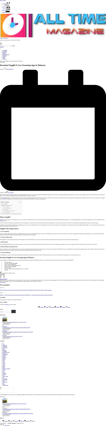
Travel (3, 384)
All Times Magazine (4, 38)
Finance (4, 358)
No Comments (11, 192)
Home (3, 367)
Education (4, 353)
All (4, 62)
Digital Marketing (5, 352)
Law (3, 370)
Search (1, 309)
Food (3, 361)
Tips (3, 383)
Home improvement (6, 368)
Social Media (5, 379)
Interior (3, 369)
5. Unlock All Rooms (6, 212)
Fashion (4, 356)
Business (4, 350)
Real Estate (4, 378)
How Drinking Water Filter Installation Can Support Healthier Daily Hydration (17, 332)
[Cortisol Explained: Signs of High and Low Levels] (4, 335)
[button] (12, 46)
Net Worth (4, 374)
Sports (3, 380)
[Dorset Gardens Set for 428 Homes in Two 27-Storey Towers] (4, 321)
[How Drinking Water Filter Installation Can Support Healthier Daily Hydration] (4, 330)
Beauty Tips (4, 347)
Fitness (3, 359)
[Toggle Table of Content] (19, 202)
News (3, 375)
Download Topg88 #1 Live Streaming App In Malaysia (11, 213)
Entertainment (5, 354)
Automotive (4, 346)
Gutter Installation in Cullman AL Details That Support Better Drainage (16, 327)
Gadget (3, 363)
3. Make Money (6, 209)
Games (3, 365)
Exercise (4, 355)
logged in (7, 304)
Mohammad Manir (3, 279)
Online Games (5, 376)
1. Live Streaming (6, 206)
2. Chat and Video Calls (7, 208)
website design (5, 385)
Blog (3, 348)
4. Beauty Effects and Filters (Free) (9, 210)
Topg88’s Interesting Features (7, 205)
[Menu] (0, 48)
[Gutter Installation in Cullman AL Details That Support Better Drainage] (4, 326)
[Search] (13, 311)
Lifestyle (4, 373)
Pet (3, 377)
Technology (4, 381)
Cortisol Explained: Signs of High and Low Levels (12, 336)
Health (3, 366)
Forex (3, 362)
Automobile (4, 345)
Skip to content (3, 0)
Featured (4, 357)
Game (3, 364)
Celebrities (4, 351)
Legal (3, 372)
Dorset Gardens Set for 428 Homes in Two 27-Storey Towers (14, 322)
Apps (3, 344)
